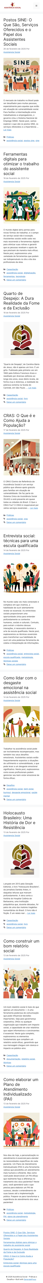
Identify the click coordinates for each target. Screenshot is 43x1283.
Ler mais (7, 130)
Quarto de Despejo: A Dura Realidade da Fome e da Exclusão (21, 300)
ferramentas (9, 276)
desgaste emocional (21, 792)
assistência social (15, 140)
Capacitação (12, 269)
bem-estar (28, 789)
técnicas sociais (10, 661)
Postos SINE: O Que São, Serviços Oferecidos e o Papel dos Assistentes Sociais (20, 32)
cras (26, 519)
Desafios (11, 785)
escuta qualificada (11, 657)
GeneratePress (30, 1279)
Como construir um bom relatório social (21, 946)
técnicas (7, 1062)
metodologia (27, 657)
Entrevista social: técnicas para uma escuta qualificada (20, 540)
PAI (4, 1216)
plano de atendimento (18, 1216)
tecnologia (20, 276)
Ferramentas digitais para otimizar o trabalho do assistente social (21, 164)
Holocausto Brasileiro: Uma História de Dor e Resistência (19, 820)
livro (26, 398)
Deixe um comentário (16, 280)
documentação (13, 1059)
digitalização (29, 273)
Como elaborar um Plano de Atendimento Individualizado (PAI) (20, 1089)
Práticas (10, 137)
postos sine (29, 140)
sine (37, 140)
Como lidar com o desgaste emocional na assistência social (20, 685)
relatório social (28, 1059)
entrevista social (31, 654)
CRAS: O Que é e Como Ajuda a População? (19, 420)
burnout (7, 792)
